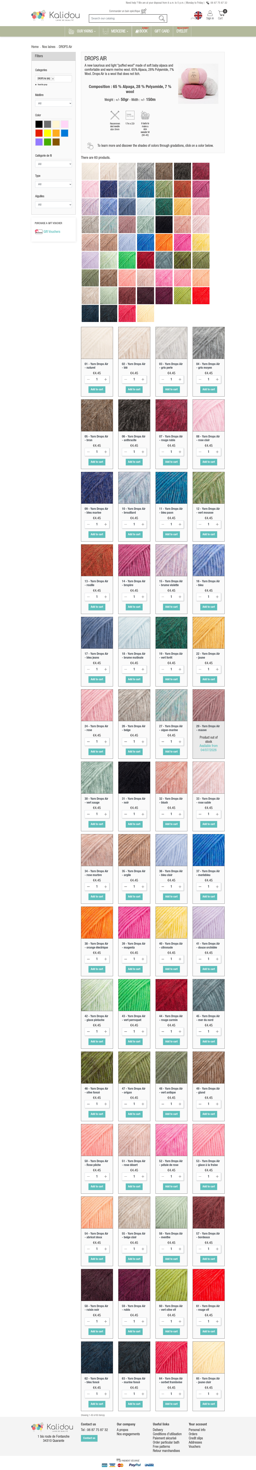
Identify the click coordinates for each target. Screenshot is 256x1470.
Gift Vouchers (52, 231)
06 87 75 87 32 (219, 3)
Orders (193, 1434)
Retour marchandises (166, 1451)
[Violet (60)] (39, 142)
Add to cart (97, 389)
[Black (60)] (39, 124)
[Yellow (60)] (47, 133)
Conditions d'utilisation (167, 1434)
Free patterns (161, 1446)
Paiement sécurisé (164, 1438)
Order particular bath (166, 1442)
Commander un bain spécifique (125, 11)
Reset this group (42, 85)
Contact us (89, 1438)
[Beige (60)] (56, 124)
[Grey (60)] (47, 124)
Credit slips (196, 1438)
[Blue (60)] (64, 133)
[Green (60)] (47, 142)
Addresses (195, 1442)
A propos (122, 1430)
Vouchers (194, 1446)
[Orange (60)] (56, 133)
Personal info (197, 1430)
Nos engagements (128, 1434)
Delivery (158, 1430)
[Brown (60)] (56, 142)
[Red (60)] (39, 133)
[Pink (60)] (64, 124)
